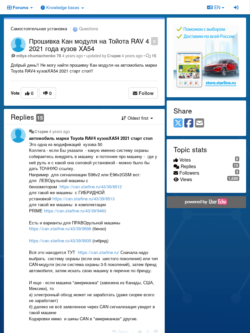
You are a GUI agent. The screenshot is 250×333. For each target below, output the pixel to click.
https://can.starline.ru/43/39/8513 (83, 198)
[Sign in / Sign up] (236, 7)
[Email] (199, 123)
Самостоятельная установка (39, 28)
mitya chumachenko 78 (38, 56)
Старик (114, 56)
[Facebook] (188, 123)
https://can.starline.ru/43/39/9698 (60, 228)
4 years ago (59, 131)
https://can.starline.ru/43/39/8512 (91, 186)
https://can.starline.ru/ (98, 252)
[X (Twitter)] (178, 123)
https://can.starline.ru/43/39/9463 (75, 210)
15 (154, 56)
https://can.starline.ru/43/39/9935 (60, 240)
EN (217, 7)
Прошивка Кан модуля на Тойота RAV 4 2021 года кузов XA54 (89, 44)
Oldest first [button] (138, 118)
